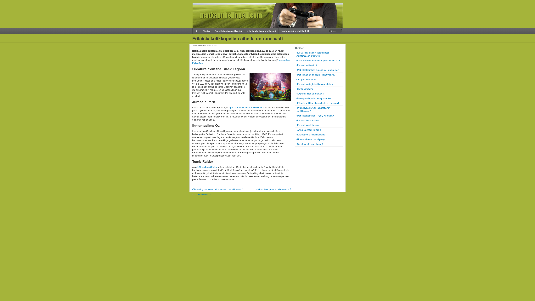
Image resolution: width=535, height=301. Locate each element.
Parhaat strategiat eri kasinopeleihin (315, 84)
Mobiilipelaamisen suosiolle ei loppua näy (318, 69)
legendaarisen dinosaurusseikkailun (246, 107)
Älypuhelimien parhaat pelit (310, 93)
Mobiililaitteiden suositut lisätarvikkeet (316, 74)
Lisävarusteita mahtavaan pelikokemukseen (319, 60)
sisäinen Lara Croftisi (206, 167)
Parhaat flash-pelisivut (308, 120)
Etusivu (206, 31)
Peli (215, 45)
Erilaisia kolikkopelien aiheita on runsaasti (318, 103)
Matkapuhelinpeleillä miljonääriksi (273, 189)
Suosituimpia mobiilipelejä (229, 31)
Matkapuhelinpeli (204, 194)
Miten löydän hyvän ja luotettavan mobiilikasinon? (218, 189)
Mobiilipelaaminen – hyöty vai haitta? (315, 115)
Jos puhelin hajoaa (306, 79)
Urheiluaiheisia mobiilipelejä (261, 31)
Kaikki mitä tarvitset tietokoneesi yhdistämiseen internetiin (312, 54)
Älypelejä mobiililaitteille (309, 129)
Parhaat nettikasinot (307, 65)
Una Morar (201, 45)
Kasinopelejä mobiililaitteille (295, 31)
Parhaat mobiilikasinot (308, 125)
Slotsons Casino (305, 88)
